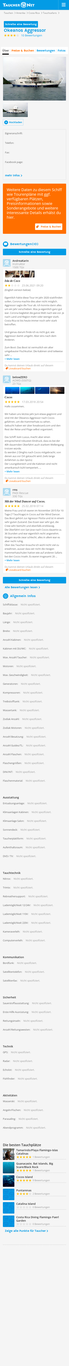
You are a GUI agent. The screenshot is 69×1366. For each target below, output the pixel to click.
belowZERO (19, 377)
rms (14, 490)
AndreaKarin (20, 261)
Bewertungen (46, 51)
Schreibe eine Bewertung (21, 24)
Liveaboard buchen (19, 368)
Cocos (8, 397)
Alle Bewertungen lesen (21, 587)
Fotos (62, 51)
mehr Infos (12, 175)
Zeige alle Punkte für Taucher (25, 1231)
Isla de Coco (12, 280)
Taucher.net (18, 4)
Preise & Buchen (23, 51)
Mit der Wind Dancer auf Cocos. (25, 501)
